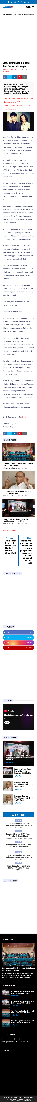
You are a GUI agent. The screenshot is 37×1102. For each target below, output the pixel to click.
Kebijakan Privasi (11, 1099)
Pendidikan (10, 1041)
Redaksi (28, 1099)
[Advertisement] (18, 36)
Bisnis (17, 1039)
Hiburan (27, 1039)
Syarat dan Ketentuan (14, 1100)
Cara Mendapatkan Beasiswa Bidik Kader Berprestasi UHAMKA (18, 969)
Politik (23, 1041)
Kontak (21, 1099)
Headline (5, 530)
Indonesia (6, 71)
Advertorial (5, 1039)
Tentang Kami (27, 1100)
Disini (24, 417)
